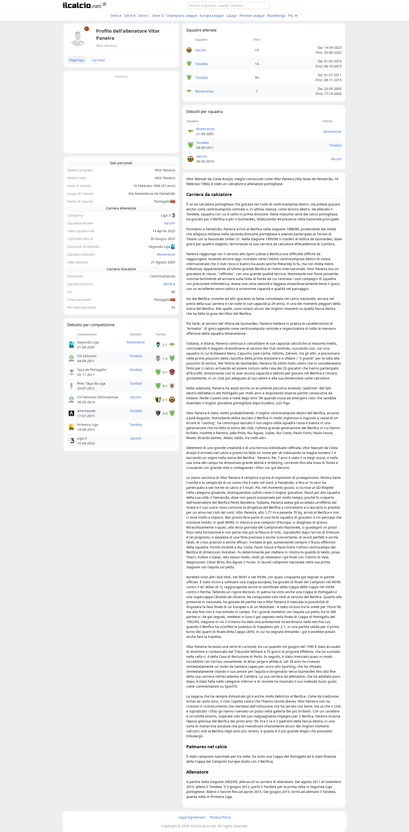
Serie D (158, 15)
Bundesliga (276, 15)
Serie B (129, 15)
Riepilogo (76, 60)
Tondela (135, 356)
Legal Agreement (192, 817)
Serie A (115, 15)
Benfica (169, 284)
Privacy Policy (220, 817)
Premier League (252, 15)
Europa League (212, 15)
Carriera (98, 60)
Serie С (143, 15)
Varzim (169, 223)
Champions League (181, 15)
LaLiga (232, 15)
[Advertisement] (121, 113)
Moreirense (166, 254)
